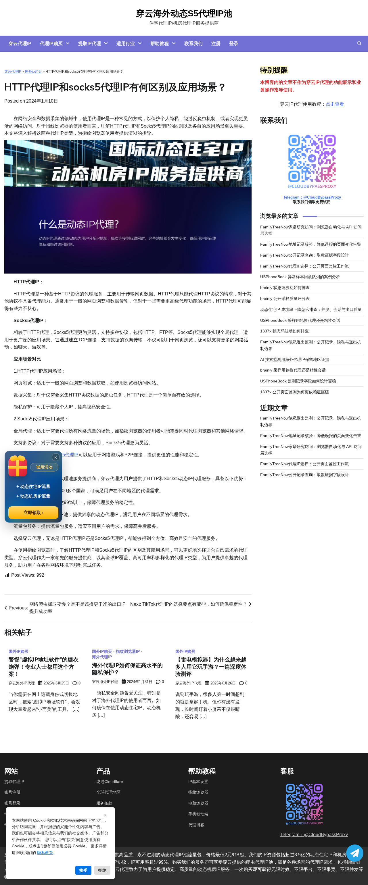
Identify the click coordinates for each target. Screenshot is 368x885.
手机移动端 (198, 814)
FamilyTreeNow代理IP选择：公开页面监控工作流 (304, 266)
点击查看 (335, 104)
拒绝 (102, 870)
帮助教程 (159, 43)
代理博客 (196, 825)
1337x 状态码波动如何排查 (284, 331)
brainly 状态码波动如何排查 (285, 288)
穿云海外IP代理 (22, 683)
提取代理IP (14, 781)
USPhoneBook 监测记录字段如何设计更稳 (298, 381)
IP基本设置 (198, 781)
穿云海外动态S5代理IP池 (184, 13)
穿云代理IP (20, 43)
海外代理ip (102, 657)
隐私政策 (45, 852)
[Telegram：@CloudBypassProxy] (354, 853)
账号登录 (12, 803)
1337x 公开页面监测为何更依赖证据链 (294, 392)
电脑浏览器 (198, 803)
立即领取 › (33, 512)
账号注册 (12, 792)
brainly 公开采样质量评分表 (285, 299)
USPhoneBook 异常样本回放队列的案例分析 (300, 277)
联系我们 (193, 43)
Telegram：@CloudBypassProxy (312, 197)
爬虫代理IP (257, 862)
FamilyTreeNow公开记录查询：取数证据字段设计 (304, 255)
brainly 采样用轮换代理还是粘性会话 (293, 370)
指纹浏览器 (198, 792)
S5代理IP (68, 454)
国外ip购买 (33, 72)
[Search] (359, 43)
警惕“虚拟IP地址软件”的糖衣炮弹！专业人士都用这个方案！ (43, 666)
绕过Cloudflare (109, 781)
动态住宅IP (321, 854)
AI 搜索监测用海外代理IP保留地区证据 (294, 359)
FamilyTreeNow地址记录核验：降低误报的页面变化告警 (310, 244)
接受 (83, 870)
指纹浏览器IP (128, 651)
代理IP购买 (51, 43)
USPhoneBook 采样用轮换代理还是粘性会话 (300, 320)
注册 (216, 43)
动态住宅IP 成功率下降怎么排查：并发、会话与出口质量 (311, 309)
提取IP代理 (89, 43)
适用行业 (125, 43)
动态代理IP (171, 854)
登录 (233, 43)
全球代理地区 (108, 792)
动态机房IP (209, 869)
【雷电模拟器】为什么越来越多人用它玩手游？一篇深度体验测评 (210, 666)
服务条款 (104, 803)
